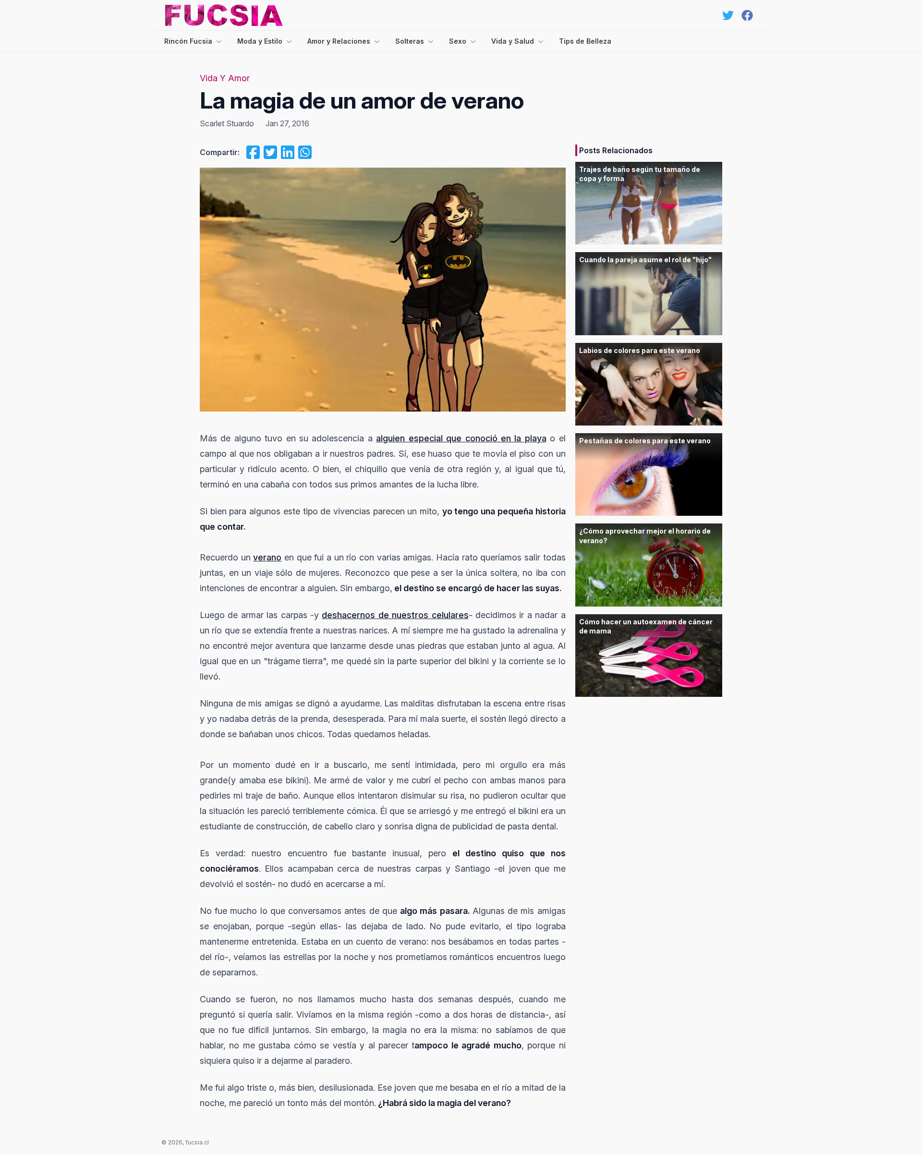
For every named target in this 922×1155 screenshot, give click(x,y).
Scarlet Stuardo (227, 123)
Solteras (409, 41)
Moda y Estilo (259, 41)
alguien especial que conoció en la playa (461, 438)
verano (267, 557)
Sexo (457, 41)
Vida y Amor (225, 78)
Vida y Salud (512, 41)
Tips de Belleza (585, 41)
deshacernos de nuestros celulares (395, 615)
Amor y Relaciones (338, 41)
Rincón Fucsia (188, 41)
